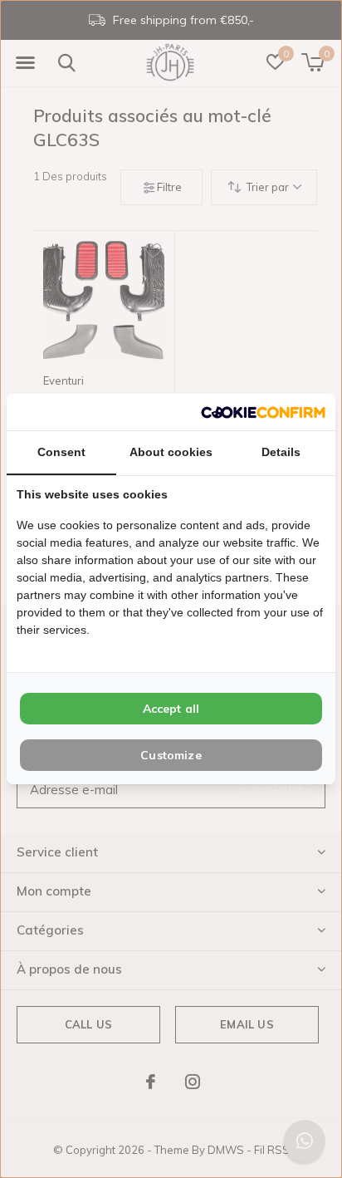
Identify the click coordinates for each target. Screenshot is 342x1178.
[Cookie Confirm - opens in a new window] (263, 412)
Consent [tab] (61, 452)
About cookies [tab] (171, 452)
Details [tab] (280, 452)
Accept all (171, 708)
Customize (171, 755)
